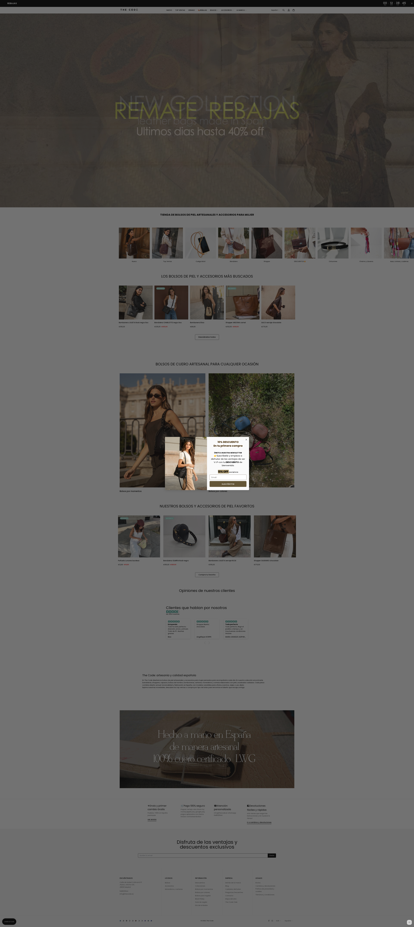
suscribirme (228, 483)
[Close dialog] (246, 440)
